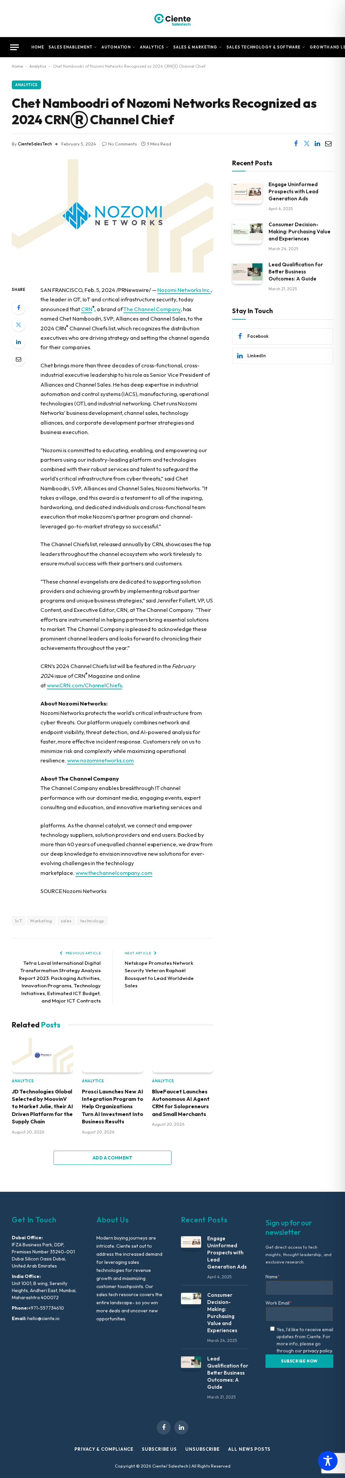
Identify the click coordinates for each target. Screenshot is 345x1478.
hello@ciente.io (43, 1318)
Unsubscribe (202, 1449)
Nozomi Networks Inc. (184, 289)
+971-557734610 (46, 1308)
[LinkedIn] (18, 342)
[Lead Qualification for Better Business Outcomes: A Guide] (247, 272)
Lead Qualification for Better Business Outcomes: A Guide (296, 271)
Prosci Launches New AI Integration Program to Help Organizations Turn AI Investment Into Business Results (112, 1106)
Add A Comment (112, 1157)
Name (272, 1277)
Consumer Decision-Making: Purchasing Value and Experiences (300, 231)
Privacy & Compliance (103, 1449)
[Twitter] (18, 324)
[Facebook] (18, 307)
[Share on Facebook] (296, 143)
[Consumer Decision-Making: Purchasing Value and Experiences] (247, 231)
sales (66, 920)
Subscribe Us (159, 1449)
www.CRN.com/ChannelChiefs (84, 685)
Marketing (41, 920)
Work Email (278, 1303)
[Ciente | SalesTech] (172, 18)
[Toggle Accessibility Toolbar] (327, 1460)
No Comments (122, 143)
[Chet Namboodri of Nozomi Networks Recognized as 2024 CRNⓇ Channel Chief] (112, 271)
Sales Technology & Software (263, 47)
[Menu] (14, 47)
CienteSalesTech (35, 143)
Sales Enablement (70, 47)
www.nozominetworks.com (100, 760)
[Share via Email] (328, 143)
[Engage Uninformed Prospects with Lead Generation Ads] (247, 191)
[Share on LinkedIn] (317, 143)
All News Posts (249, 1449)
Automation (116, 47)
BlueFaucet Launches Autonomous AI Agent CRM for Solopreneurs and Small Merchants (181, 1102)
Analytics (152, 47)
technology (92, 920)
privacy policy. (318, 1351)
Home (37, 47)
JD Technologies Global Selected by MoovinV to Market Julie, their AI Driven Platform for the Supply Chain (42, 1106)
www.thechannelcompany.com (113, 872)
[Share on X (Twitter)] (307, 143)
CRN (86, 309)
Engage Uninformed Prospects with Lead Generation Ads (293, 191)
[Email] (18, 359)
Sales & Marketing (195, 47)
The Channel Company (151, 309)
